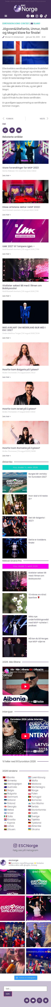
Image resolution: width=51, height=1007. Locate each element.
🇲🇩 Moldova (34, 783)
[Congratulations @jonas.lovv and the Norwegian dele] (38, 961)
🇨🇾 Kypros (9, 822)
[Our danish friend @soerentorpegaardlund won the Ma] (38, 934)
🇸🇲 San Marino (36, 803)
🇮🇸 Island (35, 23)
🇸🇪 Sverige (33, 816)
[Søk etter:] (25, 988)
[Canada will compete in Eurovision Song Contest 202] (12, 908)
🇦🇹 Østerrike (34, 826)
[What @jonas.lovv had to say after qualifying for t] (12, 961)
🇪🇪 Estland (9, 800)
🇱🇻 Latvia (9, 826)
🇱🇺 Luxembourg (36, 777)
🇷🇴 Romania (34, 800)
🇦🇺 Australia (10, 787)
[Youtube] (32, 15)
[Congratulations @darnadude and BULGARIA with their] (38, 908)
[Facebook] (27, 15)
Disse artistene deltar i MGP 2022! (21, 207)
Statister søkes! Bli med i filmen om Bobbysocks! (22, 287)
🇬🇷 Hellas (9, 809)
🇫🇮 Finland (9, 803)
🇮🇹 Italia (8, 816)
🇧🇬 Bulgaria (10, 793)
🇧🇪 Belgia (9, 790)
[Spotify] (41, 15)
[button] (6, 16)
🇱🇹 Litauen (9, 829)
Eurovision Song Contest (16, 23)
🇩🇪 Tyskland (34, 822)
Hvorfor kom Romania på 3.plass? (21, 448)
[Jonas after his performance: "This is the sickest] (12, 934)
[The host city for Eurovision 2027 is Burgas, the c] (38, 881)
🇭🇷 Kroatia (9, 819)
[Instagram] (36, 15)
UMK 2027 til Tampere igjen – (18, 246)
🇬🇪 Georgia (10, 806)
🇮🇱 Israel (8, 813)
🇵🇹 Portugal (34, 796)
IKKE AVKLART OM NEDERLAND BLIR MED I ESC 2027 (24, 329)
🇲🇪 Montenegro (36, 787)
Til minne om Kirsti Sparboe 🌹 (37, 596)
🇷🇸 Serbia (33, 806)
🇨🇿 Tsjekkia (34, 819)
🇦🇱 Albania (9, 777)
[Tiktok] (45, 15)
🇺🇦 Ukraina (34, 829)
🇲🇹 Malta (33, 780)
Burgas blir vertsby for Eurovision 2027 (37, 475)
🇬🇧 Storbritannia (37, 809)
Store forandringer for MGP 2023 (20, 167)
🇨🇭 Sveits (33, 813)
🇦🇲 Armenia (10, 780)
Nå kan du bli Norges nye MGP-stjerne (38, 640)
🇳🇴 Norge (33, 790)
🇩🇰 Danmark (11, 796)
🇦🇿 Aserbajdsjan (13, 783)
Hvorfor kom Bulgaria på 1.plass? (20, 369)
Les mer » (6, 175)
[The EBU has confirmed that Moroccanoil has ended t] (12, 881)
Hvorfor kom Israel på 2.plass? (19, 408)
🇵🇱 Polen (33, 793)
